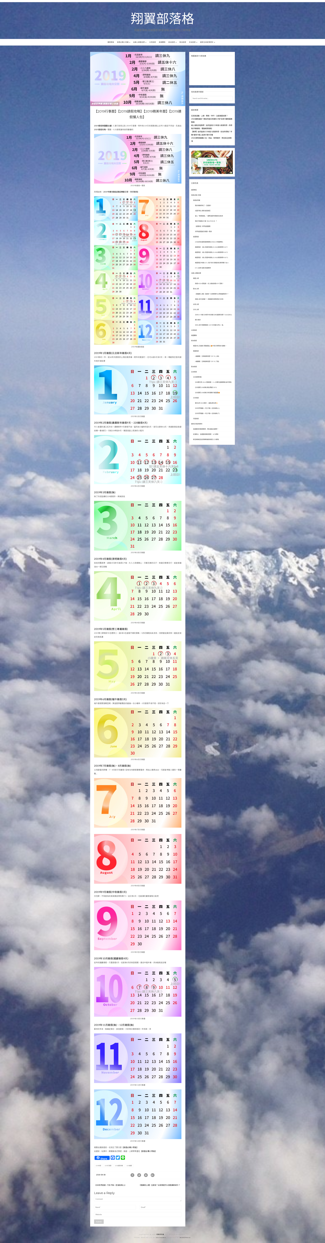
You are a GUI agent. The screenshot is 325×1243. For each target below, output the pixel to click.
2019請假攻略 (119, 1166)
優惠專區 (111, 42)
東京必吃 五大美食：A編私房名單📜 (206, 403)
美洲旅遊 (171, 42)
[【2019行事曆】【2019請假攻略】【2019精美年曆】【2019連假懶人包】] (137, 79)
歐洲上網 (196, 289)
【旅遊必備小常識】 (130, 1147)
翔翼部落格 (162, 19)
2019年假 (98, 1166)
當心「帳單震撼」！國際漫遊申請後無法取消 (209, 216)
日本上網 (196, 309)
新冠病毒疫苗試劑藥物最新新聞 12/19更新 (206, 439)
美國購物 (162, 42)
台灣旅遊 (152, 42)
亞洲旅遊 (192, 42)
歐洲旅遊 (183, 42)
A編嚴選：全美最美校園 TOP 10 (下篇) (207, 361)
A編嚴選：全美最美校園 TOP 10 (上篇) (207, 356)
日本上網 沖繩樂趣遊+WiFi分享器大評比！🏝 (209, 325)
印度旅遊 (196, 419)
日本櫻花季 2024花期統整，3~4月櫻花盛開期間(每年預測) (213, 382)
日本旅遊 (196, 398)
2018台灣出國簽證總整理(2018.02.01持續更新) (209, 242)
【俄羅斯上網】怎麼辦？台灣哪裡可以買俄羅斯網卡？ (159, 1185)
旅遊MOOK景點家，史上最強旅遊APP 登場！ (209, 283)
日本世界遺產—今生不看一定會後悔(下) (207, 413)
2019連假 (129, 1166)
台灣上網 (196, 304)
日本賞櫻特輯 (197, 377)
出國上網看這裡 (139, 42)
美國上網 (196, 278)
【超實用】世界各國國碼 (202, 226)
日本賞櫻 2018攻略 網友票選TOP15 (206, 387)
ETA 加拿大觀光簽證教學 (203, 268)
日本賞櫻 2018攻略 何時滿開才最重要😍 (207, 393)
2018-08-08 (100, 1175)
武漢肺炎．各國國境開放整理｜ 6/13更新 (205, 434)
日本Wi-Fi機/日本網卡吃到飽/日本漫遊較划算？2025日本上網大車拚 (213, 317)
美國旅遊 (196, 351)
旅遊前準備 (97, 104)
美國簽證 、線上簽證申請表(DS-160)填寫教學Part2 (211, 252)
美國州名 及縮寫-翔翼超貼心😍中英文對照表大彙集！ (209, 346)
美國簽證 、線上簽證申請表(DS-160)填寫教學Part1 (211, 247)
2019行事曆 (108, 1166)
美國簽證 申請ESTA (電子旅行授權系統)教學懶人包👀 (212, 263)
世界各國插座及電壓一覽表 (203, 231)
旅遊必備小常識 (123, 42)
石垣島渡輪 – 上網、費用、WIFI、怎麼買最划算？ (209, 116)
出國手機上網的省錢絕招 (202, 211)
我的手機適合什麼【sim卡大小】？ (206, 221)
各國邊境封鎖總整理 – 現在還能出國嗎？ (205, 429)
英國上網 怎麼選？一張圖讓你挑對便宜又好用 (209, 299)
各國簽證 (196, 237)
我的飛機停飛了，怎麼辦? (203, 205)
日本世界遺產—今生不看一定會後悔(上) (110, 1185)
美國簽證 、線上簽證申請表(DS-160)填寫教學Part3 (211, 257)
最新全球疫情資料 (207, 42)
